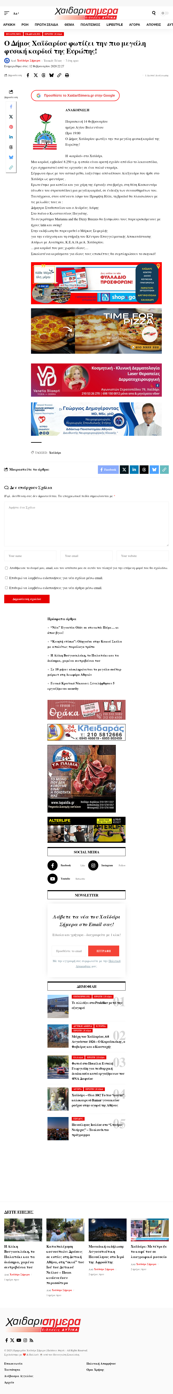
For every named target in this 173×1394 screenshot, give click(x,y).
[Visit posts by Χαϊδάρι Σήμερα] (7, 60)
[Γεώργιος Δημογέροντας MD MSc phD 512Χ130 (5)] (96, 418)
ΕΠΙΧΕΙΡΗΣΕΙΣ (81, 996)
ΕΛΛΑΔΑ (78, 1057)
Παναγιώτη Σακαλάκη (66, 1354)
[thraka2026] (86, 709)
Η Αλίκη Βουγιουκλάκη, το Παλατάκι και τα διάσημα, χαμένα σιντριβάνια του (19, 1257)
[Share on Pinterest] (11, 127)
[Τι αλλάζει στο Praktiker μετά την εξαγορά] (58, 1006)
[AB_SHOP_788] (96, 282)
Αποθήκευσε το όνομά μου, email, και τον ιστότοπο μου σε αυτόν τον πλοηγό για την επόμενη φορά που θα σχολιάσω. (88, 568)
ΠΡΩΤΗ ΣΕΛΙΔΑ (53, 34)
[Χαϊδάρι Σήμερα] (86, 13)
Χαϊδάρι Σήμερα (29, 60)
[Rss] (31, 1340)
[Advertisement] (86, 1175)
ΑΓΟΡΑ (77, 1089)
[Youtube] (66, 879)
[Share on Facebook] (27, 75)
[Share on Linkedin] (11, 137)
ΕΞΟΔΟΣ (78, 1118)
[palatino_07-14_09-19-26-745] (96, 330)
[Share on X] (35, 75)
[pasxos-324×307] (81, 778)
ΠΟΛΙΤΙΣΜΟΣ (14, 34)
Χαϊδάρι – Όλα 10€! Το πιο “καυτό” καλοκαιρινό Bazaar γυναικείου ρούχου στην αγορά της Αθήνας (98, 1100)
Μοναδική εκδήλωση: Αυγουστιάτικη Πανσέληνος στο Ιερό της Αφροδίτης (106, 1254)
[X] (12, 1340)
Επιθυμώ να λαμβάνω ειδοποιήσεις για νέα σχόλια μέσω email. (56, 578)
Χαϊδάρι (55, 452)
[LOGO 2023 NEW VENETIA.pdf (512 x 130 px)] (96, 379)
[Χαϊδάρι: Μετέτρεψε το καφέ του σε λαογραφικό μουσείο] (150, 1230)
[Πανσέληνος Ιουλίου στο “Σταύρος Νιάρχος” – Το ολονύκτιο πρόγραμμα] (58, 1128)
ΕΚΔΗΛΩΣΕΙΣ (33, 34)
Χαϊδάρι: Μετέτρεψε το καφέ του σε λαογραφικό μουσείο (149, 1251)
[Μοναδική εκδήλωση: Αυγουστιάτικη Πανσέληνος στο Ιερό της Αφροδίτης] (108, 1230)
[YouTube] (18, 1340)
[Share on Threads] (43, 75)
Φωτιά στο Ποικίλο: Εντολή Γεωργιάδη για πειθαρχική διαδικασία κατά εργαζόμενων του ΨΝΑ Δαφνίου (98, 1071)
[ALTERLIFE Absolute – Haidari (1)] (86, 829)
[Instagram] (107, 865)
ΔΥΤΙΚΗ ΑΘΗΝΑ (82, 1026)
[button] (7, 13)
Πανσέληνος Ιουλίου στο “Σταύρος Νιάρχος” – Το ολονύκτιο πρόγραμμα (97, 1129)
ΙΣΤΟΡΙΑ (101, 1026)
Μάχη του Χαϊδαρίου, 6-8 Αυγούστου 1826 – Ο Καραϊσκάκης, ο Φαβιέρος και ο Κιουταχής (98, 1041)
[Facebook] (66, 865)
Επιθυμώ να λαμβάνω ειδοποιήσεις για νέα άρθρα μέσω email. (55, 587)
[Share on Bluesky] (51, 75)
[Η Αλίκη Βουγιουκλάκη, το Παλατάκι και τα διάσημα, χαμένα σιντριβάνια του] (23, 1230)
